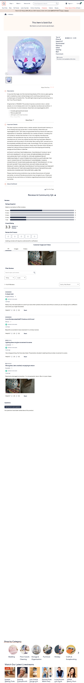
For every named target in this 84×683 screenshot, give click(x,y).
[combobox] (44, 3)
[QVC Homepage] (5, 15)
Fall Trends (16, 8)
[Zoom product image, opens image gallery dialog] (6, 73)
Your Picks (4, 8)
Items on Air (27, 3)
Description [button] (10, 91)
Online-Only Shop (35, 8)
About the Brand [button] (12, 184)
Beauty (56, 8)
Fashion (51, 8)
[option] (42, 11)
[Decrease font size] (53, 87)
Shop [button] (11, 3)
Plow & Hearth (59, 54)
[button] (66, 3)
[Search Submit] (57, 3)
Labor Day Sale (25, 8)
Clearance (44, 8)
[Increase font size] (51, 87)
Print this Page (50, 189)
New (10, 8)
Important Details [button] (12, 124)
